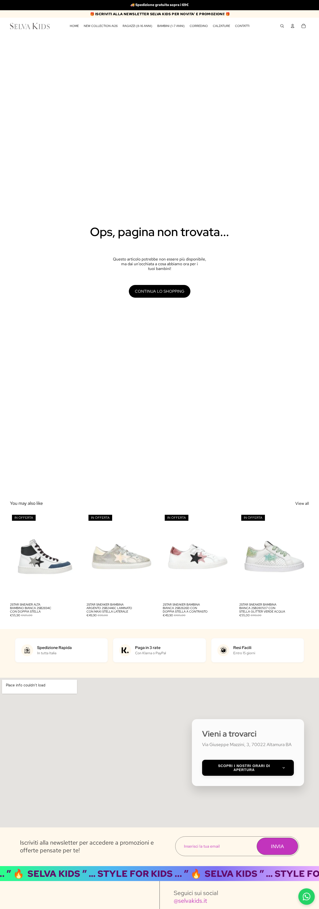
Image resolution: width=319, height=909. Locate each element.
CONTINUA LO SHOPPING (159, 291)
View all (302, 503)
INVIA (277, 846)
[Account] (292, 25)
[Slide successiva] (72, 556)
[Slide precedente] (17, 556)
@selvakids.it (190, 901)
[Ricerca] (282, 25)
